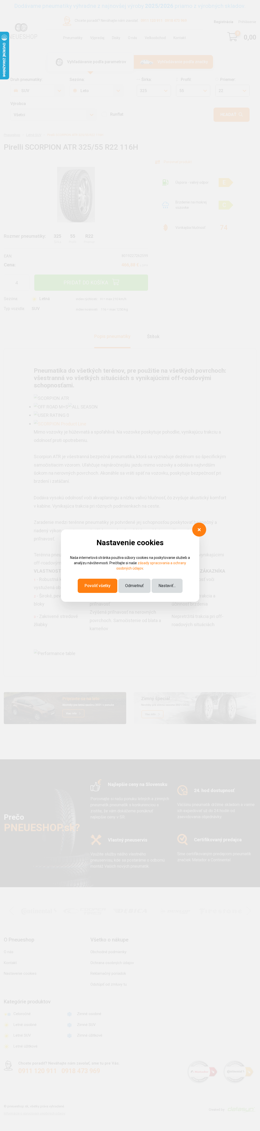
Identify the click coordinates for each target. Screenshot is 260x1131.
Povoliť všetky (97, 585)
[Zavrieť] (199, 530)
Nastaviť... (167, 585)
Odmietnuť (134, 585)
